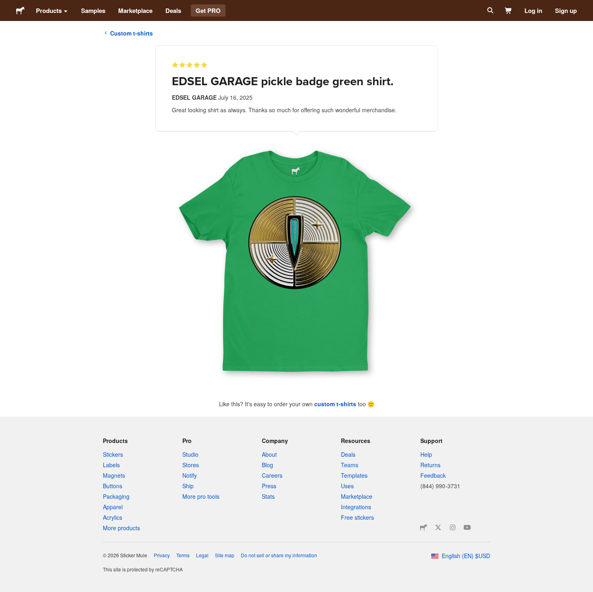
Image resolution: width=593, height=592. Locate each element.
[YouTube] (467, 527)
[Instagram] (452, 527)
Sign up (566, 10)
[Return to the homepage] (20, 10)
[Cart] (508, 10)
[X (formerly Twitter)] (438, 527)
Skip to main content (6, 6)
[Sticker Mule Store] (423, 527)
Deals (173, 10)
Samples (93, 10)
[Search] (489, 10)
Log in (533, 10)
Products (49, 10)
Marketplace (135, 10)
